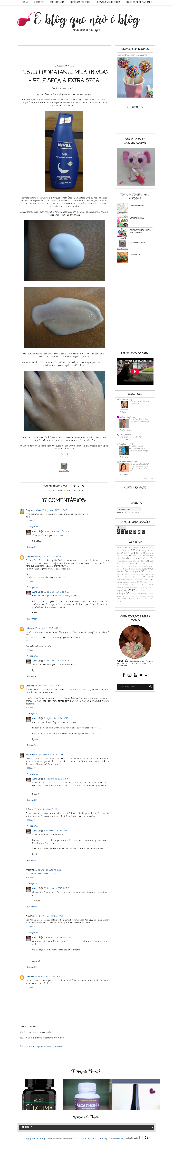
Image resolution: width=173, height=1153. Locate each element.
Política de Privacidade (139, 2)
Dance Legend (127, 561)
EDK (151, 561)
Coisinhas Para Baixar (137, 242)
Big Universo (128, 553)
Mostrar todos (148, 479)
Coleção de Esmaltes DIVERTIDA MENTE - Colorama (140, 231)
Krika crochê (32, 754)
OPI (138, 582)
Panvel (151, 582)
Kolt (124, 574)
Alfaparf (120, 548)
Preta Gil (148, 585)
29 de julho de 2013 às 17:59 (48, 556)
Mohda (147, 579)
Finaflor (143, 564)
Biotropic (139, 553)
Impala (120, 571)
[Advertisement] (66, 52)
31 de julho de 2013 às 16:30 (47, 685)
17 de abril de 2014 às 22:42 (47, 809)
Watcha (147, 599)
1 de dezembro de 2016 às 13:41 (58, 937)
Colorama (149, 555)
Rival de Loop (135, 594)
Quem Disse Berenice (132, 588)
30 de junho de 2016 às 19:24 (57, 888)
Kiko (118, 574)
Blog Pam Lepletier (126, 444)
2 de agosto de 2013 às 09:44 (52, 754)
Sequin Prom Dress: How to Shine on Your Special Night (139, 420)
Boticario (148, 553)
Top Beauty (123, 596)
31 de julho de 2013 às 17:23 (56, 718)
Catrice (126, 556)
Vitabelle (133, 599)
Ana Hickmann (135, 548)
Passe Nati (124, 585)
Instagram (135, 571)
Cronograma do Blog (137, 205)
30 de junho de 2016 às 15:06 (48, 870)
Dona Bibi (137, 561)
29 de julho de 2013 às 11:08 (54, 510)
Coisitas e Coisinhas (127, 417)
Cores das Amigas (139, 558)
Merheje (119, 580)
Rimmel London (148, 591)
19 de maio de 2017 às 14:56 (47, 976)
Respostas (33, 526)
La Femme (131, 574)
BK (137, 550)
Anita (119, 550)
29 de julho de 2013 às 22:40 (48, 628)
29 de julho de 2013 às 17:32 (56, 531)
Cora (123, 558)
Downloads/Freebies (108, 2)
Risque (122, 593)
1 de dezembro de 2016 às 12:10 (49, 916)
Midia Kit (39, 2)
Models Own (138, 580)
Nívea (81, 491)
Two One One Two (138, 596)
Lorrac (130, 577)
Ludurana (138, 577)
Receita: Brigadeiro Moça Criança (132, 55)
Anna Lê (36, 531)
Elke (122, 564)
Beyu (118, 553)
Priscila (119, 588)
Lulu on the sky (125, 399)
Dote (145, 561)
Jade (148, 571)
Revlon (138, 591)
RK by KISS (146, 588)
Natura (125, 582)
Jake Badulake (125, 435)
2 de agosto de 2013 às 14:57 (56, 778)
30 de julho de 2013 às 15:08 (57, 660)
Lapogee (141, 574)
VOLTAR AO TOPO (97, 1138)
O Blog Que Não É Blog (33, 1138)
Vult (140, 599)
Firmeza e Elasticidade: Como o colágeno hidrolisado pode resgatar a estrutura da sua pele (139, 467)
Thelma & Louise (147, 594)
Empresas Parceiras (81, 2)
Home (25, 2)
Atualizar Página (115, 1138)
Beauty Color (145, 550)
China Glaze (136, 556)
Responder (30, 520)
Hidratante (71, 491)
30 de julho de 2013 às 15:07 (56, 592)
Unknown (30, 556)
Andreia (148, 548)
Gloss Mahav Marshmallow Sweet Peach (139, 402)
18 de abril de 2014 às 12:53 (56, 830)
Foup (128, 566)
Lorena (122, 577)
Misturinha (128, 580)
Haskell (133, 569)
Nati (118, 582)
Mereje (148, 577)
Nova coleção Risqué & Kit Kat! (130, 437)
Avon (127, 550)
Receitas (122, 590)
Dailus (119, 561)
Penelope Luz (136, 585)
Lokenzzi (150, 574)
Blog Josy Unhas (33, 510)
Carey (118, 556)
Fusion (135, 566)
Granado (119, 569)
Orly (144, 582)
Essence (131, 563)
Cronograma (57, 2)
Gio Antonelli (145, 566)
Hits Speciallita (144, 569)
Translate (135, 512)
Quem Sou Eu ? (135, 254)
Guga (126, 569)
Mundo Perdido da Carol (128, 462)
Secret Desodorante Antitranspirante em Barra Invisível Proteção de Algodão (139, 448)
